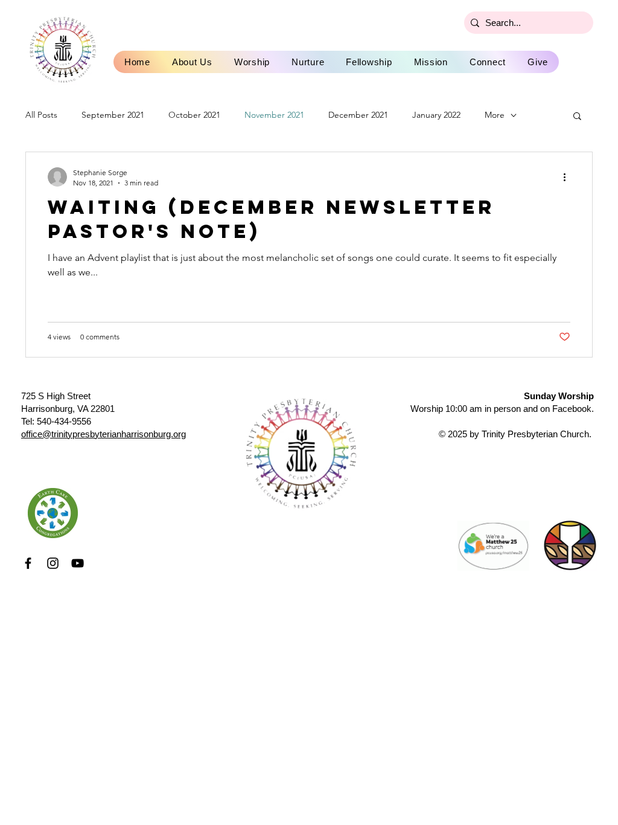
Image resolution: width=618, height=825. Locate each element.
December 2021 (358, 114)
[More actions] (568, 177)
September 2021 (112, 114)
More (495, 114)
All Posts (41, 114)
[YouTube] (77, 563)
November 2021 (274, 114)
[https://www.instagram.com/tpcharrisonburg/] (52, 563)
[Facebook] (28, 563)
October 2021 (194, 114)
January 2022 (436, 114)
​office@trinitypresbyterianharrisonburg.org (103, 434)
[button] (577, 117)
